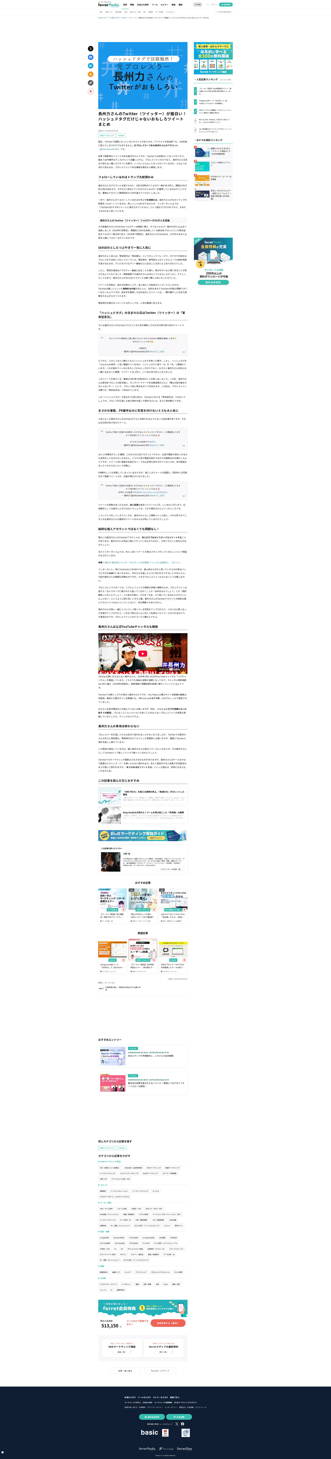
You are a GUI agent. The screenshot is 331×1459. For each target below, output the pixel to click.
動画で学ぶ (175, 1397)
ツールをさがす (144, 1397)
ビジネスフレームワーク (108, 1284)
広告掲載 (198, 4)
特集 (132, 4)
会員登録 (227, 4)
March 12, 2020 (157, 351)
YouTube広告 (120, 1243)
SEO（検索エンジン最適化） (173, 910)
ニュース (103, 1290)
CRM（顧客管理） (142, 1220)
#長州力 (152, 441)
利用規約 (142, 1407)
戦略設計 (103, 1191)
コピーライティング (176, 1249)
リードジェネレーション (119, 1191)
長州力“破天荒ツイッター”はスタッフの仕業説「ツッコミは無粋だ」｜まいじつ (143, 562)
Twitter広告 (133, 1237)
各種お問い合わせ (131, 1407)
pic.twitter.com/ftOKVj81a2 (155, 492)
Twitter (121, 135)
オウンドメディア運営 (135, 1249)
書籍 (137, 1284)
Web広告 (118, 12)
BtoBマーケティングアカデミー (186, 1402)
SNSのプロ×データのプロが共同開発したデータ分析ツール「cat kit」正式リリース (173, 966)
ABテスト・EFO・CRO (154, 1208)
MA (144, 12)
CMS (125, 12)
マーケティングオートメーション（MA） (167, 1214)
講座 (180, 4)
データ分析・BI (112, 910)
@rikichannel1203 (109, 149)
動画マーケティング (172, 1168)
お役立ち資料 (143, 4)
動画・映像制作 (128, 1214)
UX (122, 1249)
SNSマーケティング (107, 135)
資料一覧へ (163, 1352)
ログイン (214, 4)
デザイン (123, 1254)
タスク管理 (178, 1272)
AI (111, 1290)
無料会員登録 (153, 1417)
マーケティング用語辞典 (163, 1402)
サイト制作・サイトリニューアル (165, 1243)
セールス (156, 1191)
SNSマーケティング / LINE (141, 921)
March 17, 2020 (157, 445)
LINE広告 (173, 1237)
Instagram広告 (148, 1237)
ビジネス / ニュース (109, 971)
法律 (157, 1284)
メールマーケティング (107, 1173)
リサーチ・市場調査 (169, 1173)
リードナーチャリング (140, 1191)
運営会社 (182, 1407)
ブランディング (141, 1272)
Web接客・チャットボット (109, 1214)
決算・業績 (147, 1284)
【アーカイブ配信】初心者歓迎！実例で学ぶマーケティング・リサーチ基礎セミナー (112, 916)
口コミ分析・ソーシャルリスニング (146, 1225)
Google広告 (104, 1237)
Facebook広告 (118, 1237)
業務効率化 (104, 1272)
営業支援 (103, 1225)
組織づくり (116, 1272)
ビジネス (112, 960)
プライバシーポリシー (155, 1407)
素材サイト (179, 1225)
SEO (101, 12)
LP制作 (150, 12)
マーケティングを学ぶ (133, 1402)
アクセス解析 (143, 1214)
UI (115, 1249)
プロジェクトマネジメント (160, 1272)
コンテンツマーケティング (129, 1173)
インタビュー (170, 12)
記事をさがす (130, 1397)
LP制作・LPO (136, 1208)
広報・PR (103, 1179)
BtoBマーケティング (150, 1173)
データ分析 (159, 12)
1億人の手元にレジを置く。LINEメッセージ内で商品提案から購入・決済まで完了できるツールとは (143, 916)
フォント (167, 1225)
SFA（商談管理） (159, 1220)
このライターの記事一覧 (170, 869)
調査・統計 (176, 1284)
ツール (155, 4)
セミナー (164, 4)
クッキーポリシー (171, 1407)
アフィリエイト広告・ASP (120, 1179)
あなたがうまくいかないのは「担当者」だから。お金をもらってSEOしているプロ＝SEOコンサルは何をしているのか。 (173, 916)
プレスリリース (200, 1407)
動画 (173, 4)
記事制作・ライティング (156, 1249)
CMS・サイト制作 (106, 1208)
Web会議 (173, 1220)
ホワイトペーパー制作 (107, 1254)
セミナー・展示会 (137, 1254)
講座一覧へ (122, 1352)
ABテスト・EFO (135, 12)
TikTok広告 (133, 1243)
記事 (125, 4)
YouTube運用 (105, 1243)
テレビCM (145, 1243)
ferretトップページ (160, 1370)
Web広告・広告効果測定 (133, 1168)
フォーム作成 (122, 1208)
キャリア (128, 1272)
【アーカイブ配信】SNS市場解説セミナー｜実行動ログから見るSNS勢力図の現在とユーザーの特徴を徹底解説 (142, 966)
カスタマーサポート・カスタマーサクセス (114, 1196)
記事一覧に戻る (125, 1370)
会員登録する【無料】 (168, 1323)
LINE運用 (162, 1237)
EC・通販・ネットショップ (120, 1225)
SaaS (166, 1284)
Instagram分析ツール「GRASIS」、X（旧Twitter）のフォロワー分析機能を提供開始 (112, 966)
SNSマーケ (109, 12)
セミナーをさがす (160, 1397)
